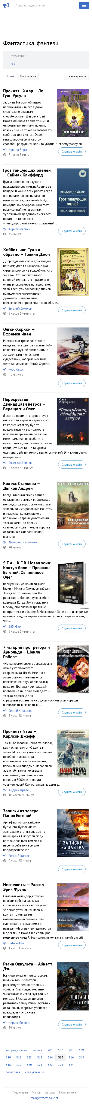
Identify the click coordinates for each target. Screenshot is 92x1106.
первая (37, 1050)
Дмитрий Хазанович (23, 542)
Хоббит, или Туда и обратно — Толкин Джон (26, 252)
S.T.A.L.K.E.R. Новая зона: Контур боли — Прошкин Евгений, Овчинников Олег (27, 570)
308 (70, 1050)
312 (29, 1057)
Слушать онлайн (72, 151)
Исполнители (67, 1092)
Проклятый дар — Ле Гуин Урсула (23, 93)
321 (39, 1065)
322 (50, 1065)
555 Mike (15, 626)
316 (71, 1057)
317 (81, 1057)
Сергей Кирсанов (20, 711)
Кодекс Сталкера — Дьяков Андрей (21, 486)
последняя (13, 1072)
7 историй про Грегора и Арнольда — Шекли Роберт (26, 652)
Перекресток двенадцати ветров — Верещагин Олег (24, 404)
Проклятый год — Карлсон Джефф (19, 734)
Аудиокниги (20, 1092)
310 (8, 1057)
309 (81, 1050)
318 (8, 1065)
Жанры (36, 1092)
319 (18, 1065)
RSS (13, 63)
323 (60, 1065)
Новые (10, 76)
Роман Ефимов (19, 856)
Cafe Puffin (16, 943)
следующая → (34, 1072)
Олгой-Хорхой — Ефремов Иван (18, 331)
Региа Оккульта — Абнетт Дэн (27, 966)
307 (60, 1050)
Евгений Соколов (20, 308)
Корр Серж (16, 369)
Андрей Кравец (20, 790)
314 (50, 1057)
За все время (75, 76)
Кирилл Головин (19, 229)
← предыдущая (16, 1050)
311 (18, 1057)
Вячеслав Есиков (20, 463)
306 (49, 1050)
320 (29, 1065)
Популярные (28, 76)
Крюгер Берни (18, 150)
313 (39, 1057)
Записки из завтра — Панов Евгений (22, 813)
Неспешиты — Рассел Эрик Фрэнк (23, 887)
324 (71, 1065)
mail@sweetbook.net (44, 1098)
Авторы (50, 1092)
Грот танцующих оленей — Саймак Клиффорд (27, 172)
